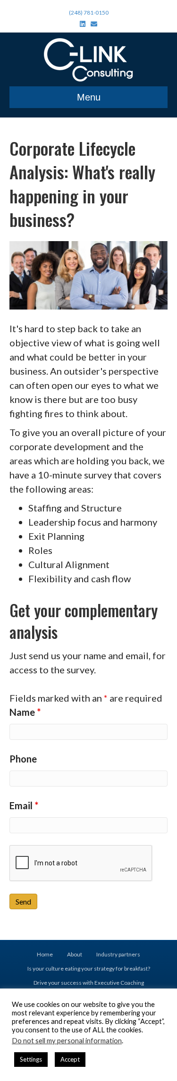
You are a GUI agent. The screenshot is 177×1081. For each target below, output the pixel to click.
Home (45, 954)
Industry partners (118, 954)
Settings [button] (31, 1059)
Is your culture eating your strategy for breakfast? (88, 968)
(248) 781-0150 (89, 12)
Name (25, 712)
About (74, 954)
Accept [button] (70, 1059)
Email (23, 805)
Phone (23, 758)
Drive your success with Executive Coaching (89, 982)
